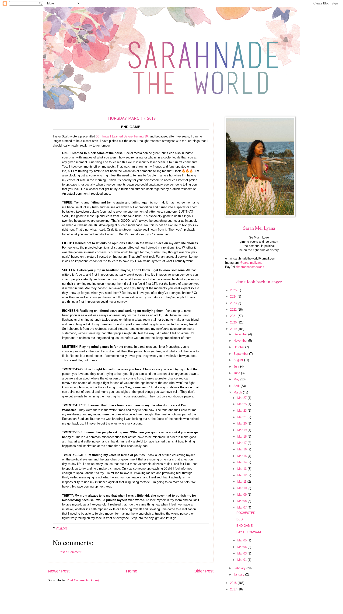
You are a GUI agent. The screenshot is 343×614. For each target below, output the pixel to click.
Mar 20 (242, 423)
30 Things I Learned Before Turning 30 (122, 136)
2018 (234, 583)
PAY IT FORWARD (249, 532)
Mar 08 (242, 501)
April (237, 386)
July (237, 366)
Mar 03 (242, 553)
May (237, 379)
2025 (234, 290)
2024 (234, 296)
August (239, 360)
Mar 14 (242, 462)
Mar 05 (242, 540)
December (241, 334)
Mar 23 (242, 410)
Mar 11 (242, 481)
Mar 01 (242, 559)
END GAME (244, 525)
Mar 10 (242, 488)
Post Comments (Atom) (83, 580)
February (240, 568)
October (239, 347)
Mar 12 (242, 475)
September (241, 353)
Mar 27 (242, 398)
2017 (234, 589)
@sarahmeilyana (251, 262)
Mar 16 (242, 449)
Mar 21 (242, 417)
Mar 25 (242, 404)
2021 (234, 316)
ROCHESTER (245, 513)
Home (131, 571)
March (238, 392)
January (239, 574)
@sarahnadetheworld (250, 267)
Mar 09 (242, 494)
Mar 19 (242, 430)
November (241, 340)
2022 (234, 309)
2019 (234, 329)
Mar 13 (242, 468)
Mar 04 (242, 547)
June (237, 373)
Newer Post (59, 571)
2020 (234, 322)
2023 (234, 303)
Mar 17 (242, 443)
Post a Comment (70, 552)
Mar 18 (242, 436)
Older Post (204, 571)
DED (239, 519)
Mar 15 (242, 456)
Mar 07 (242, 507)
